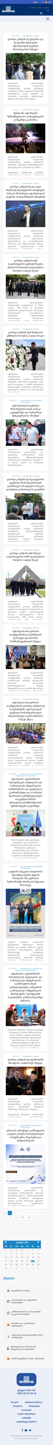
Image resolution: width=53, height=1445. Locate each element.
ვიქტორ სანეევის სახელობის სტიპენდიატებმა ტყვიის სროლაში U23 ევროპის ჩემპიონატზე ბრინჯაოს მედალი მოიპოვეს (25, 878)
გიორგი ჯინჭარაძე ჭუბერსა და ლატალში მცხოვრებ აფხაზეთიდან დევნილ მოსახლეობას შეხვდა (25, 44)
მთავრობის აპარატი (31, 36)
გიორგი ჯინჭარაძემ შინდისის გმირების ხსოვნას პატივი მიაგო (25, 334)
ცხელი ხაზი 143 (26, 1390)
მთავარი (15, 1402)
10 (11, 1217)
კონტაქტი (26, 1418)
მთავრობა (17, 1406)
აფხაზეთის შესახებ (33, 1402)
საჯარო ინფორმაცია (26, 1414)
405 (22, 1217)
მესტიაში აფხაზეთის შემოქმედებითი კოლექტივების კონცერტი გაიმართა (25, 116)
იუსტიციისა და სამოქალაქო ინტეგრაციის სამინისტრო (28, 775)
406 (29, 1217)
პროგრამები (34, 1406)
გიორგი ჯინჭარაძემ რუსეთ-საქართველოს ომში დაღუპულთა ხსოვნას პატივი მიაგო (25, 556)
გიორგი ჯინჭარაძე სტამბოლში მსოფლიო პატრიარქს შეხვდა (25, 1061)
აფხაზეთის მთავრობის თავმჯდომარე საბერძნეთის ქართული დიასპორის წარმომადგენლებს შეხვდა (25, 636)
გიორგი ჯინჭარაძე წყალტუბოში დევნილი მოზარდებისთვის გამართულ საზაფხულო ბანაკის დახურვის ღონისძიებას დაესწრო (25, 484)
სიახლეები (27, 1410)
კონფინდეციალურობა (26, 1422)
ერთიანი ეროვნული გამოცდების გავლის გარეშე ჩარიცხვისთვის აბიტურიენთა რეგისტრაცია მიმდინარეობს (25, 1135)
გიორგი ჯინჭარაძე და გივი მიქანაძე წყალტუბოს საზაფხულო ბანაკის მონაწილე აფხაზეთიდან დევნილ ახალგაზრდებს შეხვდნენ (25, 191)
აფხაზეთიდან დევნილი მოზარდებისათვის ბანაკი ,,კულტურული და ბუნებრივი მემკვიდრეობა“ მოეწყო (25, 410)
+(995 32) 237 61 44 (26, 1393)
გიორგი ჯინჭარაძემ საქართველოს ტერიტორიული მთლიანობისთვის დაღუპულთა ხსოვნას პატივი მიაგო (26, 265)
